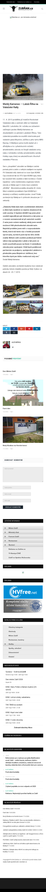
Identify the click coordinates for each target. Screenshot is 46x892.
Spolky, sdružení (15, 648)
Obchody (12, 631)
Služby (11, 644)
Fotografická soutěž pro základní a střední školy (18, 826)
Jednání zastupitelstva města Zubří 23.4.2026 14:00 (19, 830)
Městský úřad (14, 532)
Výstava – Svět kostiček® (16, 672)
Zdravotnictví (14, 652)
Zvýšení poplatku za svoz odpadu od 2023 (20, 786)
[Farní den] (23, 393)
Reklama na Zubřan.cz (24, 2)
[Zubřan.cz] (23, 8)
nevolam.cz (23, 862)
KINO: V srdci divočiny (14, 720)
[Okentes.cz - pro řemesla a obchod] (23, 573)
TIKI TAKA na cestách (14, 705)
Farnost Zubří (14, 536)
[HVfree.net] (23, 598)
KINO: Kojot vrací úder (14, 712)
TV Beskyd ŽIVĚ (15, 553)
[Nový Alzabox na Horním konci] (23, 430)
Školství (12, 545)
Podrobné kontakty (12, 772)
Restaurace (13, 541)
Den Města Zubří (9, 371)
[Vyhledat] (42, 9)
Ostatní (37, 113)
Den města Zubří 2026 (14, 679)
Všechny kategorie (16, 627)
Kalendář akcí (11, 2)
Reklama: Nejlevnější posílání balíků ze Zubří (21, 793)
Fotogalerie (30, 113)
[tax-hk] (23, 612)
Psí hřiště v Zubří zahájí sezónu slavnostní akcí (18, 840)
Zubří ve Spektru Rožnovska (19, 557)
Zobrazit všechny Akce (23, 728)
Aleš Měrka (8, 113)
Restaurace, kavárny (16, 640)
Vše (42, 113)
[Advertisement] (23, 45)
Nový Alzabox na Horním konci (15, 445)
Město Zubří (13, 528)
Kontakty (36, 2)
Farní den (6, 409)
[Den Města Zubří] (23, 366)
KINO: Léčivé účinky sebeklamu (18, 697)
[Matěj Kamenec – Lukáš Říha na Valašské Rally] (23, 87)
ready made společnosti (11, 862)
